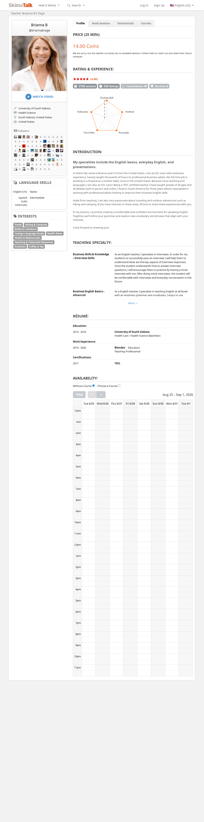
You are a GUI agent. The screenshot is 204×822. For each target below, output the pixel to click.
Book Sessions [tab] (101, 23)
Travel (18, 224)
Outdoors (20, 246)
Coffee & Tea (36, 246)
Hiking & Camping (36, 224)
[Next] (101, 394)
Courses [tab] (146, 23)
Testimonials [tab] (125, 23)
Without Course (82, 386)
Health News (54, 233)
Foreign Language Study (29, 233)
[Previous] (92, 394)
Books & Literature (25, 229)
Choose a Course (107, 386)
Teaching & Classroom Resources (34, 242)
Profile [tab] (80, 23)
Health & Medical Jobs (27, 238)
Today (79, 394)
